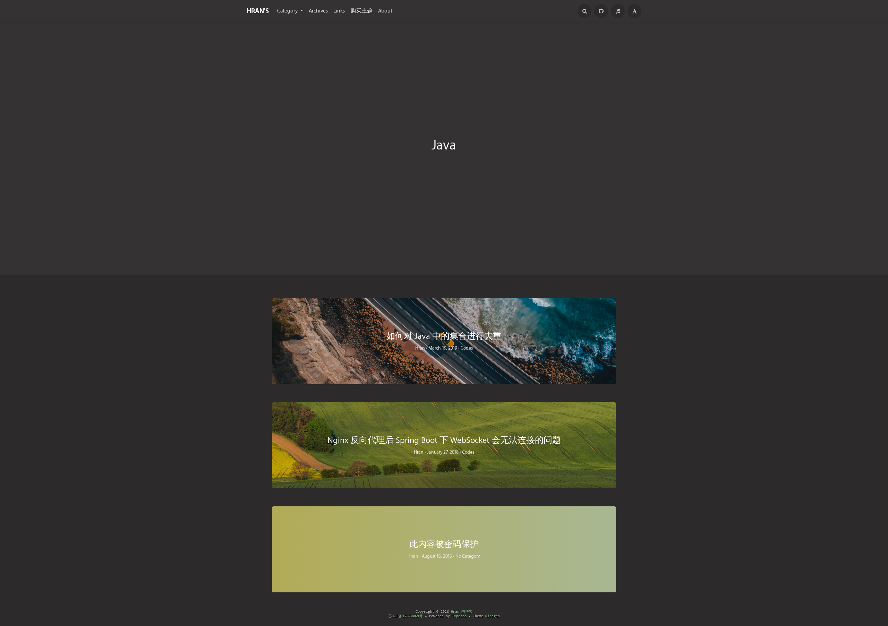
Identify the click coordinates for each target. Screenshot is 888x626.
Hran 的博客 (462, 612)
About (385, 11)
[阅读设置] (634, 11)
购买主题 (361, 11)
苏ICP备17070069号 (405, 616)
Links (339, 11)
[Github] (601, 11)
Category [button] (288, 11)
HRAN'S (258, 11)
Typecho (459, 616)
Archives (318, 11)
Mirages (492, 616)
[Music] (618, 11)
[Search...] (584, 11)
